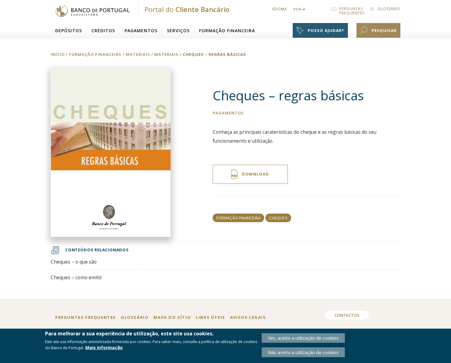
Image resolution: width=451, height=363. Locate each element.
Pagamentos (141, 30)
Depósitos (68, 30)
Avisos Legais (248, 317)
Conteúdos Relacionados (97, 250)
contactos (346, 315)
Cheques (278, 218)
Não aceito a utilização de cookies (303, 352)
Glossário (134, 317)
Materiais (167, 54)
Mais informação (104, 348)
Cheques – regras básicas (214, 54)
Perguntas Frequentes (85, 317)
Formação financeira (238, 218)
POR (298, 9)
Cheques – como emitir (76, 277)
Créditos (103, 30)
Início (58, 54)
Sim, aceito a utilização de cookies (303, 338)
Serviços (178, 30)
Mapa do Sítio (172, 317)
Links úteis (210, 317)
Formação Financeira (227, 30)
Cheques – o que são (74, 261)
